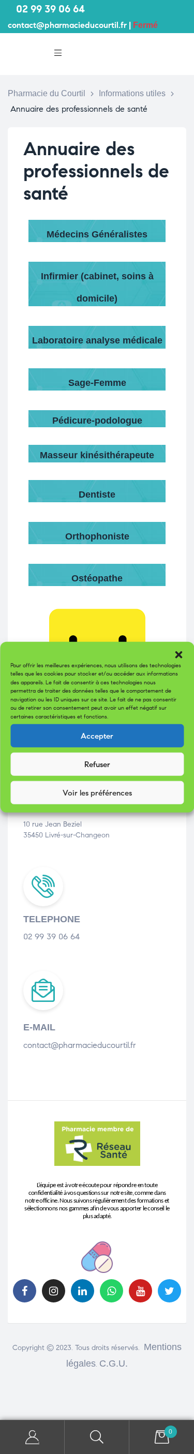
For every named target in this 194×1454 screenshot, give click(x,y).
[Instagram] (53, 1290)
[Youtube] (140, 1290)
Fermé (145, 25)
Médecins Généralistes (97, 234)
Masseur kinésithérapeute (97, 455)
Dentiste (97, 494)
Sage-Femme (97, 383)
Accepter (97, 735)
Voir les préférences (97, 792)
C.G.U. (113, 1363)
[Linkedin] (82, 1290)
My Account (32, 1437)
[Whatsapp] (111, 1290)
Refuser (97, 764)
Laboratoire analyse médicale (97, 340)
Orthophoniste (97, 536)
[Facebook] (24, 1290)
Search (97, 1437)
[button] (178, 654)
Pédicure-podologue (97, 420)
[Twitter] (169, 1290)
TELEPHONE (51, 919)
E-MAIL (39, 1027)
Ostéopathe (97, 578)
